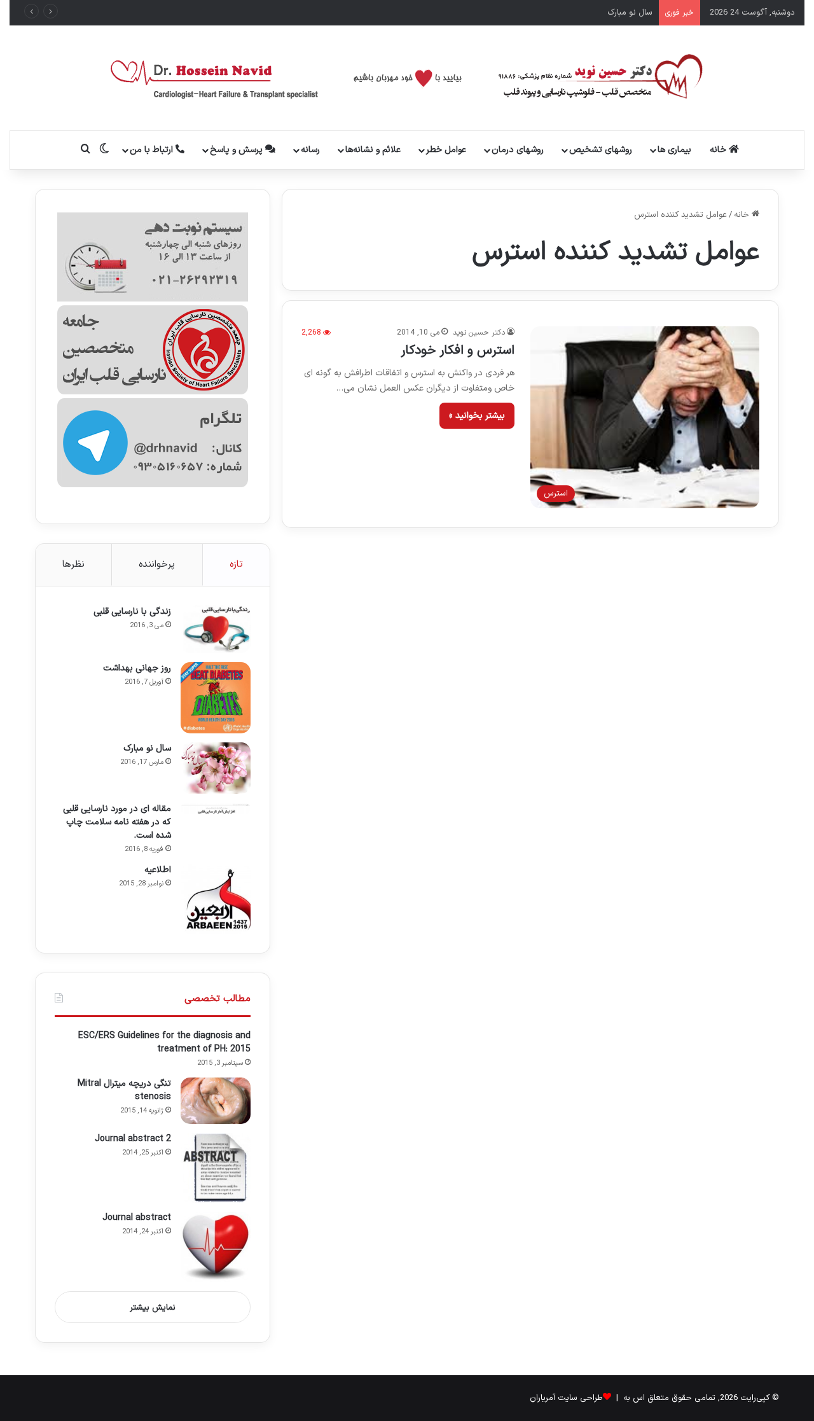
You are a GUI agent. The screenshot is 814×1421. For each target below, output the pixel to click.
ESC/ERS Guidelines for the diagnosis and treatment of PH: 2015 (164, 1042)
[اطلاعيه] (216, 899)
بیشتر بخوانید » (477, 415)
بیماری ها (674, 149)
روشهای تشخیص (600, 149)
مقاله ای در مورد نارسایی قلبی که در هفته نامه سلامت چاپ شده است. (117, 822)
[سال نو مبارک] (216, 767)
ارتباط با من (153, 149)
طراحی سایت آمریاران (566, 1398)
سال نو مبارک (629, 12)
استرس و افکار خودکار (457, 350)
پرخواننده (157, 564)
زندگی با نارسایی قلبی (132, 611)
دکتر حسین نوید (479, 332)
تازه (236, 564)
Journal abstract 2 (133, 1139)
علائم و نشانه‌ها (373, 149)
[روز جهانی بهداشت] (216, 698)
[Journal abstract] (216, 1247)
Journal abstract (136, 1217)
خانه (719, 149)
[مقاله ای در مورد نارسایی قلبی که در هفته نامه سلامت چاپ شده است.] (216, 808)
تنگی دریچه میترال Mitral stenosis (124, 1090)
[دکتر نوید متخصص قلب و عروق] (407, 78)
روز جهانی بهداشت (137, 668)
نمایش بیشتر (153, 1307)
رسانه (310, 149)
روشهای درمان (518, 149)
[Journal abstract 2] (216, 1168)
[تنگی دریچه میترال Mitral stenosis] (216, 1101)
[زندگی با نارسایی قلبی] (216, 629)
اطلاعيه (157, 870)
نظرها (73, 564)
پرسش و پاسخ (237, 149)
